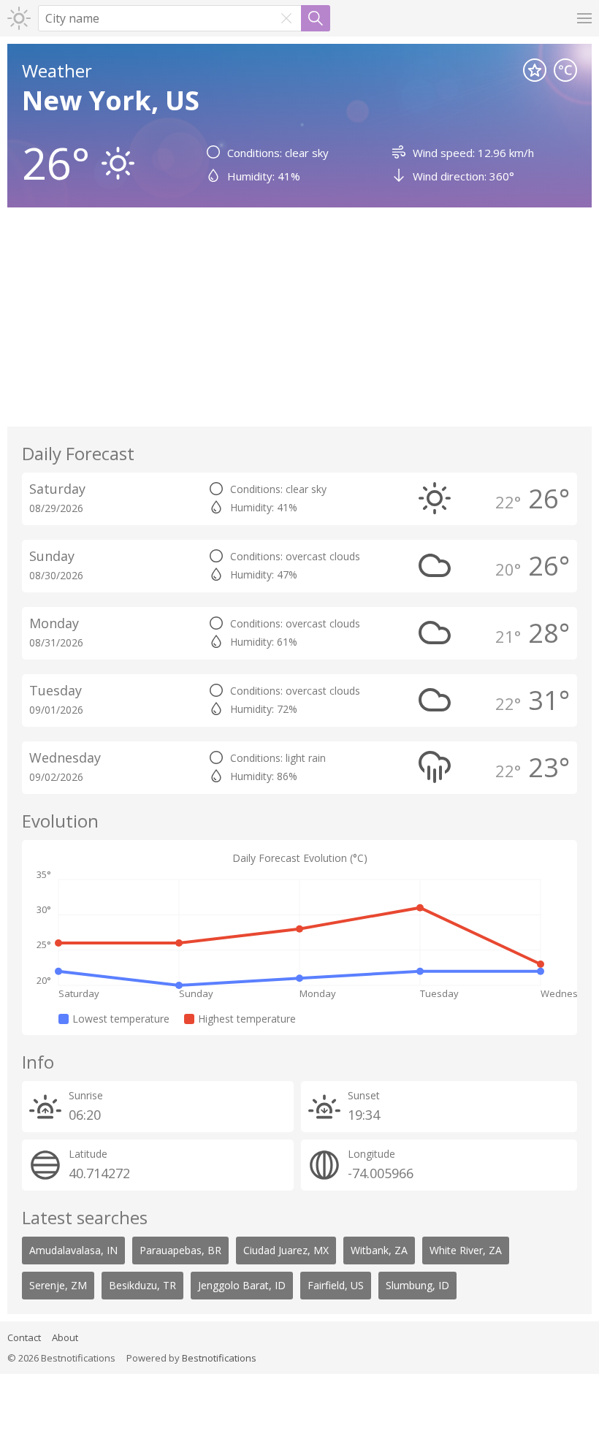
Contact (24, 1337)
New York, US (110, 100)
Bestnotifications (219, 1357)
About (65, 1337)
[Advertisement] (299, 317)
